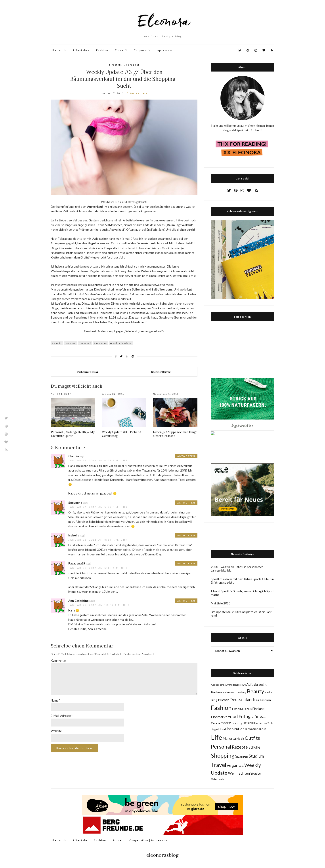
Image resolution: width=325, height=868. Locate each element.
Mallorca (229, 738)
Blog (214, 700)
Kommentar (58, 660)
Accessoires (218, 684)
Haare (226, 723)
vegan (232, 765)
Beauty (57, 343)
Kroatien (251, 729)
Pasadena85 (76, 563)
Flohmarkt (219, 717)
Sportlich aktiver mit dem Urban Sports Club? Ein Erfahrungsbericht (242, 580)
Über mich (59, 50)
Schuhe (254, 747)
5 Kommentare (137, 93)
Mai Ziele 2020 (220, 603)
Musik (240, 738)
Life (216, 737)
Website (56, 731)
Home (258, 723)
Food (233, 716)
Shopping (100, 343)
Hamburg (236, 723)
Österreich (217, 779)
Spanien (241, 756)
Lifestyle (80, 50)
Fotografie (249, 716)
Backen (216, 692)
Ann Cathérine (78, 600)
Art (244, 684)
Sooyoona (75, 502)
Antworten (186, 456)
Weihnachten (239, 773)
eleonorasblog (162, 855)
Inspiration (236, 729)
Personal (132, 64)
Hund (222, 729)
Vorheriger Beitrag (87, 371)
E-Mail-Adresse (62, 715)
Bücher (223, 700)
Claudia (73, 456)
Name (55, 700)
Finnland (258, 709)
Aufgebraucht (256, 684)
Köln (262, 729)
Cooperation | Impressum (153, 50)
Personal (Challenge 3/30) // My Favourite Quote (73, 434)
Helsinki (248, 723)
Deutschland (241, 699)
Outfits (252, 738)
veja (241, 765)
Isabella (73, 535)
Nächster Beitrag (160, 371)
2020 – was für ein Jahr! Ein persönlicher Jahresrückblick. (237, 568)
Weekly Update (121, 343)
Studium (256, 756)
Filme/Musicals (242, 709)
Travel (120, 50)
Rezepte (240, 746)
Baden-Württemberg (234, 692)
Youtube (255, 773)
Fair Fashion (262, 700)
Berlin (268, 692)
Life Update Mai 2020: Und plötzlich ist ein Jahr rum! (241, 613)
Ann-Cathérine (97, 629)
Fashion (102, 50)
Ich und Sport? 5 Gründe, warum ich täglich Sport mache (242, 592)
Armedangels (233, 684)
